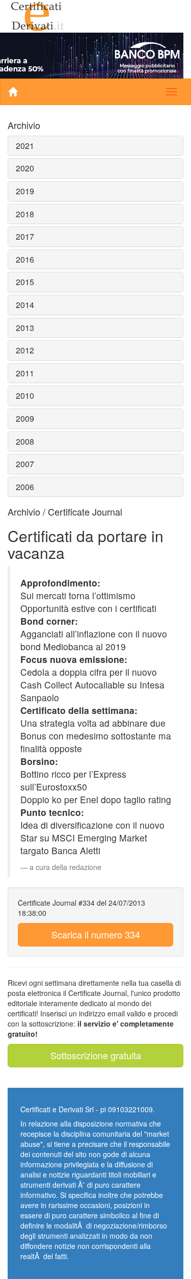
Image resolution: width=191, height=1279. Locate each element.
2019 (25, 191)
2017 (25, 236)
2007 (25, 464)
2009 (25, 418)
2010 (25, 395)
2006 (25, 487)
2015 (25, 282)
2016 (25, 259)
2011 (25, 373)
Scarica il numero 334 (95, 934)
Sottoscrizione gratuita (95, 1055)
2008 (25, 441)
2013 (25, 328)
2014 (25, 305)
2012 (25, 350)
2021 (25, 145)
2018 (25, 214)
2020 (25, 168)
